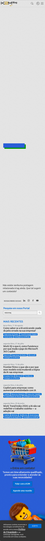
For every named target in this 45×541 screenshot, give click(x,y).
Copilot (6, 394)
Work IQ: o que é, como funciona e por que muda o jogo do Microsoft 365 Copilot (20, 349)
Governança (8, 337)
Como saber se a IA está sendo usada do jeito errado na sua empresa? (22, 329)
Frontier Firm (9, 376)
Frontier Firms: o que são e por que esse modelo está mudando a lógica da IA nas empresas (21, 369)
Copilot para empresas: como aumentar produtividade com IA (19, 389)
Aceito (35, 526)
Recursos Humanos (18, 394)
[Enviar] (39, 313)
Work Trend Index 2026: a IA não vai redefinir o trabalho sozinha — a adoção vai (21, 408)
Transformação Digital (29, 334)
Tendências (29, 376)
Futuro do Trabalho (34, 394)
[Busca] (32, 3)
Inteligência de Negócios (13, 417)
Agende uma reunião (22, 491)
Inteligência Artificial (22, 337)
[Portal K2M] (38, 3)
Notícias (14, 415)
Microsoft (31, 355)
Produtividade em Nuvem (13, 396)
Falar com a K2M (22, 484)
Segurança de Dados (11, 334)
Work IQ (7, 355)
